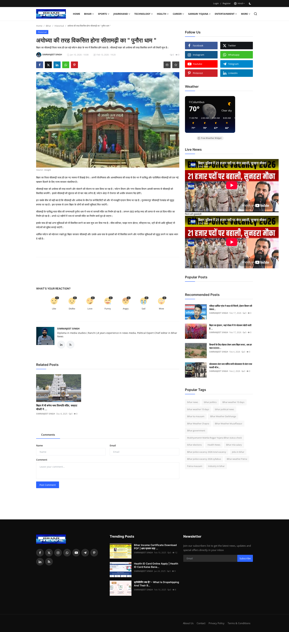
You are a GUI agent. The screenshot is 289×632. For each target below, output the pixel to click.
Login (216, 3)
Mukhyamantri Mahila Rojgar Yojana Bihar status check (214, 437)
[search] (255, 14)
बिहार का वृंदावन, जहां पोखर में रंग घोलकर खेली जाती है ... (230, 327)
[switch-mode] (250, 3)
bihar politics (210, 402)
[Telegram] (85, 552)
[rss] (49, 562)
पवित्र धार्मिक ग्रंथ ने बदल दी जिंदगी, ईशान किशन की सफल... (230, 307)
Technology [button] (142, 13)
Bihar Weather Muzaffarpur (228, 423)
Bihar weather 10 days (233, 402)
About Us (188, 623)
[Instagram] (58, 552)
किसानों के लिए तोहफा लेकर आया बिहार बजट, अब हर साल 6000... (230, 346)
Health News (214, 444)
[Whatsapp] (67, 552)
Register (227, 3)
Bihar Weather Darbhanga (223, 416)
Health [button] (161, 13)
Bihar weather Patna (237, 458)
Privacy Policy (216, 623)
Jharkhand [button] (120, 13)
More (244, 13)
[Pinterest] (94, 552)
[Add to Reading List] (175, 64)
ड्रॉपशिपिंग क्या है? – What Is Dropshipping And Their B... (156, 584)
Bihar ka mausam (195, 416)
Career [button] (177, 13)
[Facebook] (40, 552)
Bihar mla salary (234, 444)
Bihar (48, 25)
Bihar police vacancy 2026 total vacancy (206, 451)
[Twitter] (49, 552)
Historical (59, 25)
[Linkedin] (40, 562)
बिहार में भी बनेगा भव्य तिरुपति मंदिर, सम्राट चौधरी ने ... (56, 407)
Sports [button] (102, 13)
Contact (201, 623)
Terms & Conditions (239, 623)
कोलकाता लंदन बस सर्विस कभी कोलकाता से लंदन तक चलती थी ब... (230, 366)
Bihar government (196, 430)
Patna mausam (194, 466)
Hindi (240, 3)
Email (113, 445)
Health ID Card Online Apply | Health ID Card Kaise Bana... (156, 565)
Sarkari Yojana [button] (198, 13)
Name (39, 445)
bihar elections (194, 444)
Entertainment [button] (224, 13)
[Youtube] (76, 552)
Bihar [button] (87, 13)
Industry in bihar (216, 466)
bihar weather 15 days (198, 409)
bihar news (192, 402)
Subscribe (245, 558)
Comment (41, 459)
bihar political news (224, 409)
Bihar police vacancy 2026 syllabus (204, 458)
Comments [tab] (48, 435)
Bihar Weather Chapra (198, 423)
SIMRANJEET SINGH (68, 328)
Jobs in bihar (238, 451)
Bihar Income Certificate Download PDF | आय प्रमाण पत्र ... (155, 546)
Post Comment (47, 484)
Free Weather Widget (211, 138)
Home (76, 13)
